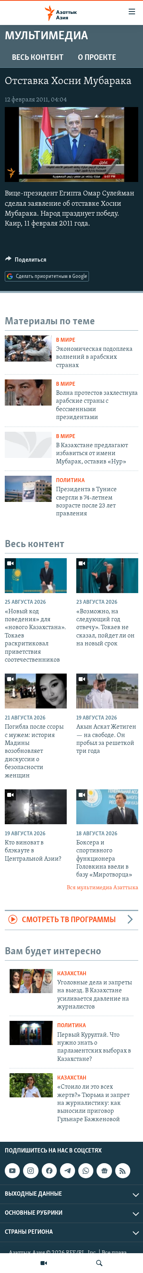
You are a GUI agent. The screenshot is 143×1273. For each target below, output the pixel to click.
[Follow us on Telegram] (67, 1170)
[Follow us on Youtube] (12, 1170)
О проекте (97, 58)
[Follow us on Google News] (104, 1170)
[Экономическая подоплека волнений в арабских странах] (28, 348)
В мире (65, 340)
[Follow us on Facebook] (49, 1170)
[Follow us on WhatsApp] (85, 1170)
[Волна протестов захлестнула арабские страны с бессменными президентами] (28, 392)
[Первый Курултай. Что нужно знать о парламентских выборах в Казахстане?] (31, 1033)
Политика (70, 481)
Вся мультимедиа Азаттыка (102, 888)
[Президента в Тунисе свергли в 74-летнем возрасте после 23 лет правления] (28, 489)
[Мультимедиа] (44, 1263)
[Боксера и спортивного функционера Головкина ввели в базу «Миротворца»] (107, 806)
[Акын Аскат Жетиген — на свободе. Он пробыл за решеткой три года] (107, 691)
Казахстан (71, 974)
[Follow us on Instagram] (30, 1170)
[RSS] (122, 1170)
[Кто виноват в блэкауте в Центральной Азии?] (36, 806)
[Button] (25, 261)
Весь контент (38, 58)
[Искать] (99, 1263)
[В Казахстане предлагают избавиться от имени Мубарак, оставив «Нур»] (28, 445)
